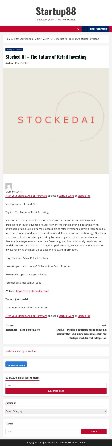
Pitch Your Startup (98, 29)
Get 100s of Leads (16, 365)
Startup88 (56, 11)
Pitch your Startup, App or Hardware (26, 195)
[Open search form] (78, 29)
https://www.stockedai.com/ (32, 291)
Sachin (9, 62)
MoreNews (65, 442)
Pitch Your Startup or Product (20, 351)
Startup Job (84, 195)
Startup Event (66, 195)
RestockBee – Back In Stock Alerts (22, 327)
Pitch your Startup (14, 50)
